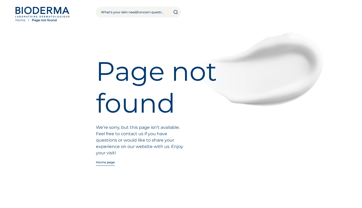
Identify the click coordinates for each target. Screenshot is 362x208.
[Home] (42, 12)
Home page (105, 162)
